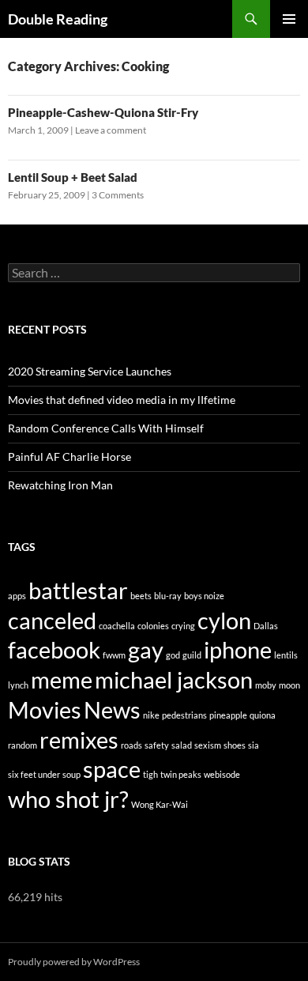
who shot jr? (68, 799)
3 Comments (118, 195)
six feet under (34, 774)
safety (157, 745)
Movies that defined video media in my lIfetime (121, 399)
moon (289, 685)
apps (17, 595)
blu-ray (168, 595)
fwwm (114, 655)
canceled (52, 620)
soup (71, 774)
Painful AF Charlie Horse (69, 456)
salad (181, 745)
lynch (18, 685)
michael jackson (174, 679)
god (173, 655)
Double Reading (57, 19)
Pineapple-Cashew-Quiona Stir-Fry (103, 112)
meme (61, 679)
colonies (153, 626)
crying (183, 626)
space (112, 769)
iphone (238, 649)
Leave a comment (110, 130)
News (112, 709)
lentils (286, 655)
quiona (263, 715)
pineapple (228, 715)
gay (145, 649)
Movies (44, 709)
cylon (224, 620)
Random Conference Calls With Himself (106, 428)
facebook (54, 649)
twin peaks (180, 774)
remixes (78, 739)
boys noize (204, 595)
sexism (207, 745)
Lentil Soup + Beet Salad (72, 177)
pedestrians (184, 715)
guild (191, 655)
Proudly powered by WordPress (74, 962)
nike (151, 715)
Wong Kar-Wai (159, 804)
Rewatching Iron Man (60, 485)
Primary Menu (289, 19)
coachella (117, 626)
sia (253, 745)
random (22, 745)
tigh (150, 774)
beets (141, 595)
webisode (222, 774)
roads (131, 745)
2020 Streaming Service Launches (89, 371)
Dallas (266, 626)
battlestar (78, 590)
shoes (234, 745)
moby (265, 685)
